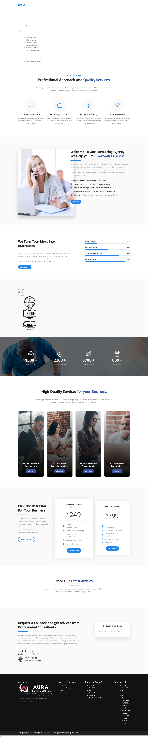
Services (25, 32)
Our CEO (92, 688)
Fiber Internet (31, 40)
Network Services (32, 42)
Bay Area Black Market (96, 698)
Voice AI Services (32, 45)
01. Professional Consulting (31, 465)
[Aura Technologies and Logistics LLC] (27, 4)
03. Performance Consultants (88, 465)
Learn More (31, 471)
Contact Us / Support (33, 62)
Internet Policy (65, 688)
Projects (29, 26)
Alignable (92, 695)
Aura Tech (74, 733)
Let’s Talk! (25, 56)
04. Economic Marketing (117, 465)
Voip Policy (63, 685)
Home (24, 11)
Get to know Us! (27, 20)
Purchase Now (74, 551)
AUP (61, 690)
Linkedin (91, 685)
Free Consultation (32, 50)
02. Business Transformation (59, 465)
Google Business (94, 693)
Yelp (90, 690)
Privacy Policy (64, 693)
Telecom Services (32, 37)
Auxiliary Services (32, 47)
